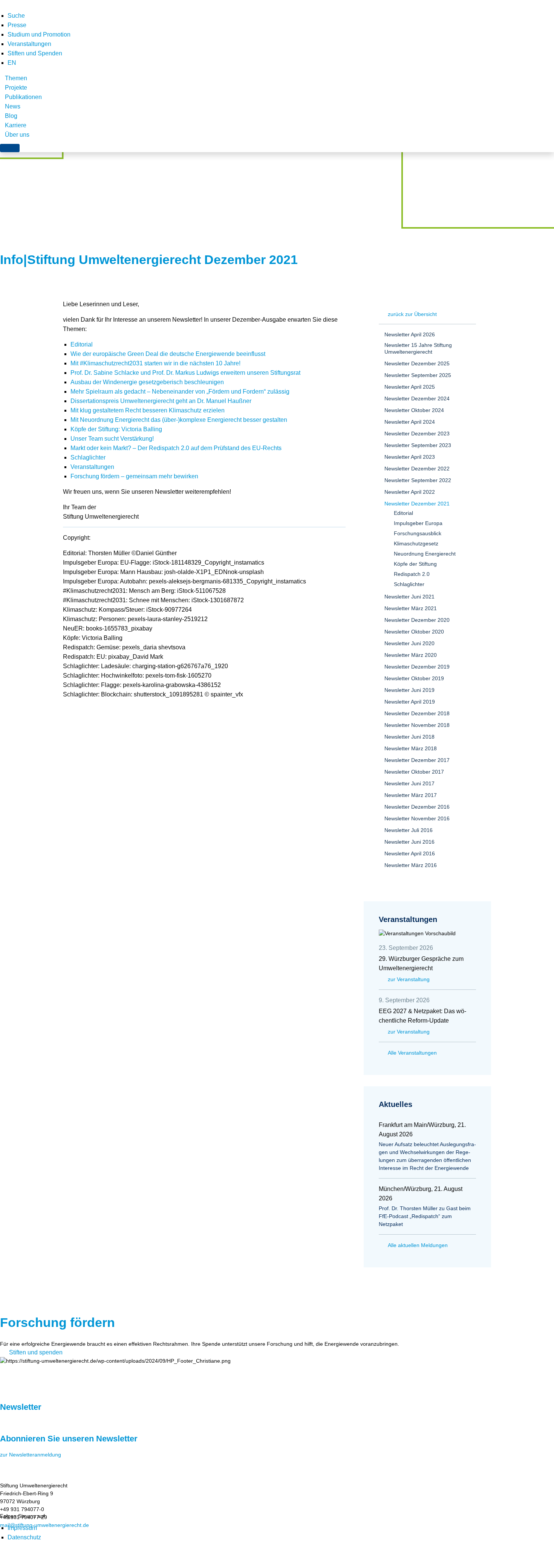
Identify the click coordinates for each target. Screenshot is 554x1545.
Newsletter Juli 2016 (408, 830)
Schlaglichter (88, 457)
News (12, 106)
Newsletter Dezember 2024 (417, 398)
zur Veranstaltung (409, 979)
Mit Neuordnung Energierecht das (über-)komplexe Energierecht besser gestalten (178, 420)
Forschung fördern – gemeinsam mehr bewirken (134, 476)
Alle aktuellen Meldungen (418, 1245)
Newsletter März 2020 (410, 655)
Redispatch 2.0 (412, 574)
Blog (11, 116)
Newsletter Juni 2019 (409, 690)
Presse (17, 25)
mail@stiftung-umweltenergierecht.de (44, 1525)
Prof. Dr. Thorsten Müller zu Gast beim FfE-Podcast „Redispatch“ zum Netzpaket (425, 1216)
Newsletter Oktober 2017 (414, 772)
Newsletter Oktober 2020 (414, 632)
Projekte (16, 87)
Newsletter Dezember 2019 (417, 667)
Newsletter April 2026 (409, 334)
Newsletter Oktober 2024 (414, 410)
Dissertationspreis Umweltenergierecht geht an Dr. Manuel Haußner (160, 401)
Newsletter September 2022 (417, 480)
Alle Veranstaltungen (412, 1053)
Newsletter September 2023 (417, 445)
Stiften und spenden (36, 1352)
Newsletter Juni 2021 (409, 597)
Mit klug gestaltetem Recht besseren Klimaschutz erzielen (147, 410)
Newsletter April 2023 (409, 457)
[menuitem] (12, 63)
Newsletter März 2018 (410, 748)
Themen (16, 78)
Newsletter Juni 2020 (409, 643)
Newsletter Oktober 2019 (414, 678)
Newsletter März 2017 (410, 795)
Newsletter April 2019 (409, 702)
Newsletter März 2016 (410, 865)
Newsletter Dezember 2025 (417, 363)
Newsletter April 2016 (409, 853)
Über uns (17, 134)
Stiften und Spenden (35, 53)
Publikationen (23, 97)
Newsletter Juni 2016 (409, 842)
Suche (16, 15)
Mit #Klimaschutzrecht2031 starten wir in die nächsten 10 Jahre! (155, 363)
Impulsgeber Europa (418, 523)
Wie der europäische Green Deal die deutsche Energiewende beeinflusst (167, 354)
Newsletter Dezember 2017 (417, 760)
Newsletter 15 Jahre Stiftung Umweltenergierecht (418, 348)
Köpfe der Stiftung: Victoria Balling (116, 429)
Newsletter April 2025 (409, 387)
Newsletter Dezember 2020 (417, 620)
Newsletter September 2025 (417, 375)
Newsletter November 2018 (417, 725)
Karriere (15, 125)
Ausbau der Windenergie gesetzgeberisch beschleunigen (147, 382)
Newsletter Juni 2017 (409, 783)
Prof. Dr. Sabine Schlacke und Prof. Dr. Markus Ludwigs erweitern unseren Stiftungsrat (185, 372)
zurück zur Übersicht (412, 314)
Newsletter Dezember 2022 (417, 469)
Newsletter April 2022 (409, 492)
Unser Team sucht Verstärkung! (112, 438)
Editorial (81, 344)
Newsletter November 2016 (417, 818)
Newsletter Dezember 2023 (417, 434)
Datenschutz (24, 1537)
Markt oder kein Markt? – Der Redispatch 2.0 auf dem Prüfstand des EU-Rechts (176, 448)
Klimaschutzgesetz (416, 543)
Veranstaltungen (29, 44)
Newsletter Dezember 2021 (417, 504)
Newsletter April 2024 (409, 422)
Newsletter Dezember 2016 (417, 807)
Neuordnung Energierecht (425, 554)
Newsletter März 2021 (410, 608)
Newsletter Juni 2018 (409, 737)
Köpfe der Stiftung (415, 564)
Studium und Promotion (39, 34)
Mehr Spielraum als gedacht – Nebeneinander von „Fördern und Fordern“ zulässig (179, 391)
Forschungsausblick (417, 533)
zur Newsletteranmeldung (30, 1455)
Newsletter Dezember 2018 (417, 713)
